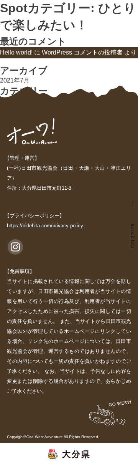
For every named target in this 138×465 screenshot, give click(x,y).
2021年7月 (15, 80)
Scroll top (133, 235)
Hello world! (16, 52)
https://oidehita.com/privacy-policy (45, 225)
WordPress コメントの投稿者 (82, 52)
